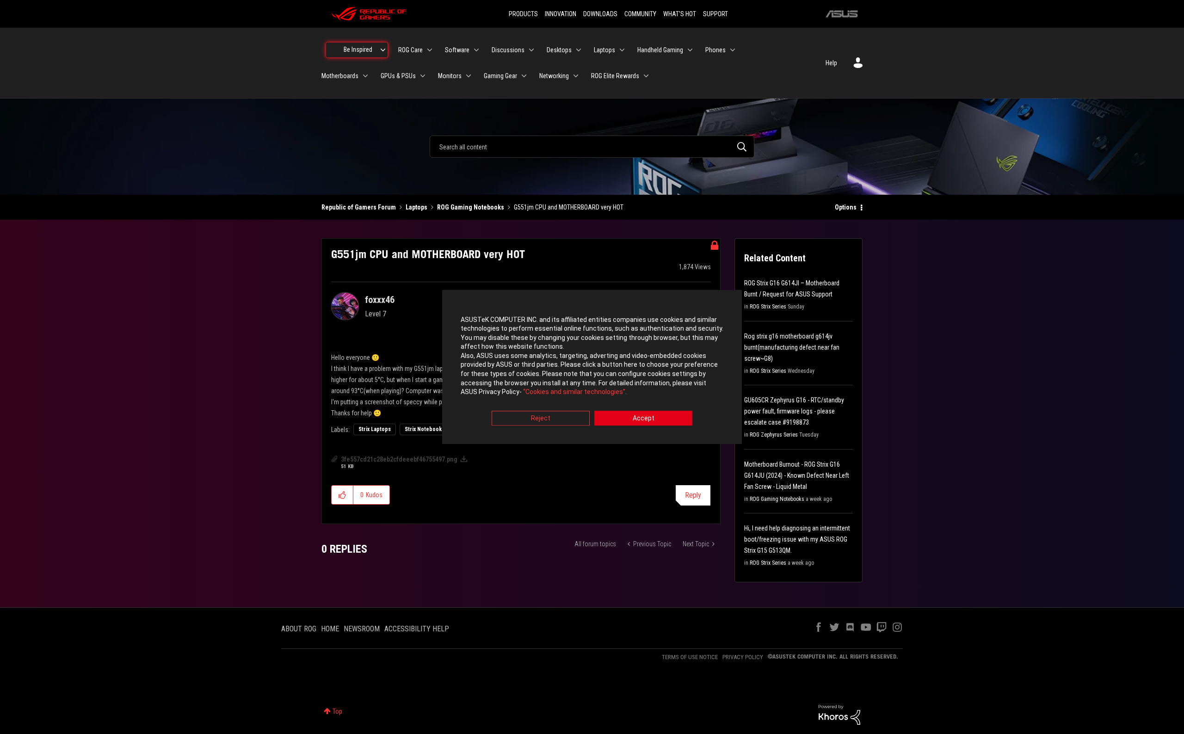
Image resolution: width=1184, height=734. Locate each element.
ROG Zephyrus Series (774, 435)
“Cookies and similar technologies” (574, 392)
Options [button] (846, 207)
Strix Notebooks (424, 429)
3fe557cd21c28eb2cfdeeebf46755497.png (399, 459)
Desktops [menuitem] (559, 50)
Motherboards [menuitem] (339, 76)
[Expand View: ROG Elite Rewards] (646, 75)
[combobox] (592, 147)
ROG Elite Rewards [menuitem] (615, 76)
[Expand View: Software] (476, 49)
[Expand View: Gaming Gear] (524, 75)
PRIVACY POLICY (742, 657)
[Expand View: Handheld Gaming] (690, 49)
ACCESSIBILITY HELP (416, 628)
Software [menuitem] (457, 50)
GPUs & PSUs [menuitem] (398, 76)
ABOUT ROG (298, 628)
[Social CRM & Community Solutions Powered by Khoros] (839, 714)
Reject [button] (540, 418)
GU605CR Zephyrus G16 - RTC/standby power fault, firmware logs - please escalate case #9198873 (794, 411)
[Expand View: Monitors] (468, 75)
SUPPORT (715, 14)
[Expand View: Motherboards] (365, 75)
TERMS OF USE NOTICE (690, 657)
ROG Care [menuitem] (410, 50)
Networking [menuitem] (554, 76)
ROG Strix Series (768, 306)
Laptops (416, 207)
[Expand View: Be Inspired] (383, 50)
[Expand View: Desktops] (578, 49)
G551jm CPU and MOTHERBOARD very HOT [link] (568, 207)
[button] (342, 495)
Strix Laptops (374, 429)
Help (831, 63)
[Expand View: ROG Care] (429, 49)
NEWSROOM (362, 628)
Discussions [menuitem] (508, 50)
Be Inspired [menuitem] (358, 49)
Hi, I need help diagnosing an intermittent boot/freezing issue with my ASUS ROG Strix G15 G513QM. (797, 539)
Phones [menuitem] (715, 50)
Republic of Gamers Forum (358, 207)
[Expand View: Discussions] (531, 49)
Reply (693, 495)
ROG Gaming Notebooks (470, 207)
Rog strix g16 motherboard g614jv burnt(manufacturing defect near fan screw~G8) (791, 347)
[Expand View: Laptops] (622, 49)
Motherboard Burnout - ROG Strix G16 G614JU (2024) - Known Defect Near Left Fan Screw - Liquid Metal (796, 475)
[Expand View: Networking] (575, 75)
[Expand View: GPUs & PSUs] (422, 75)
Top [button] (337, 711)
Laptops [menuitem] (604, 50)
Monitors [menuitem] (450, 76)
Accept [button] (643, 418)
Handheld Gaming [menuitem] (660, 50)
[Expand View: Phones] (732, 49)
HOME (330, 628)
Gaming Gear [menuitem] (500, 76)
